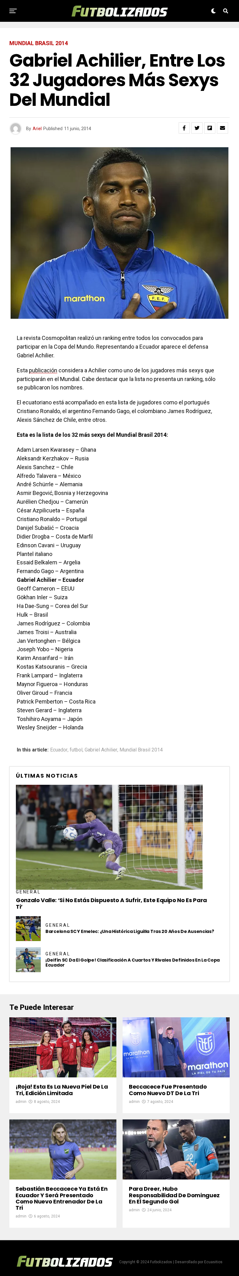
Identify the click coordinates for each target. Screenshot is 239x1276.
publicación (43, 370)
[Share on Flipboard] (209, 128)
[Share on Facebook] (184, 128)
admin (21, 1101)
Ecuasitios (213, 1262)
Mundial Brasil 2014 (141, 749)
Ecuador (59, 749)
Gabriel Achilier (101, 749)
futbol (76, 749)
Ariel (37, 128)
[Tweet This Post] (197, 128)
